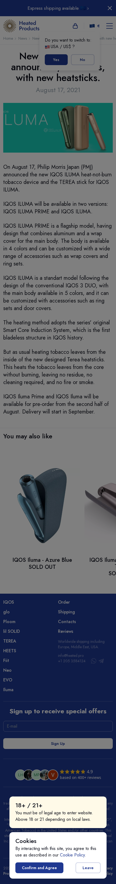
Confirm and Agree (39, 867)
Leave (88, 867)
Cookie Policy (72, 855)
